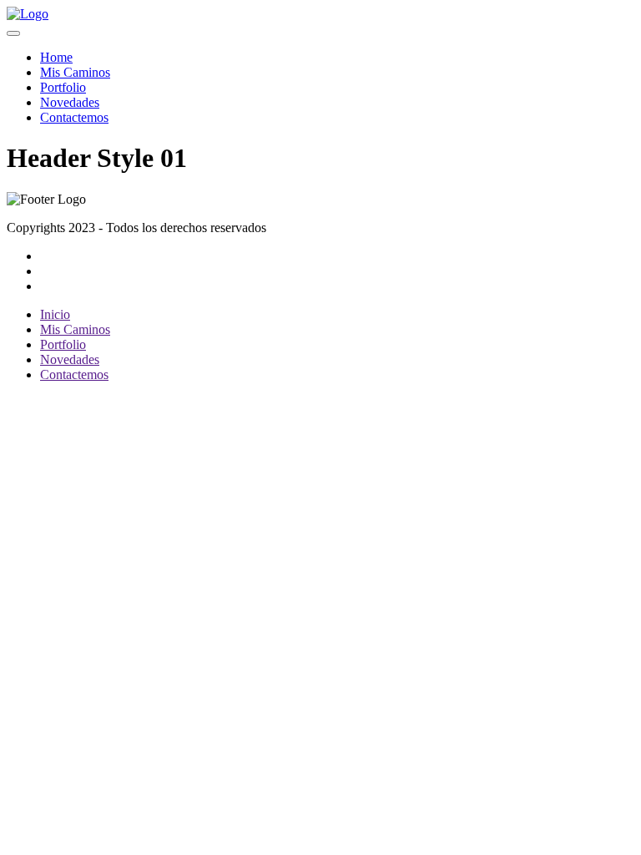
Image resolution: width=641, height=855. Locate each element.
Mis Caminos (75, 72)
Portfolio (63, 87)
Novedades (69, 102)
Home (56, 57)
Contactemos (74, 117)
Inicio (55, 314)
